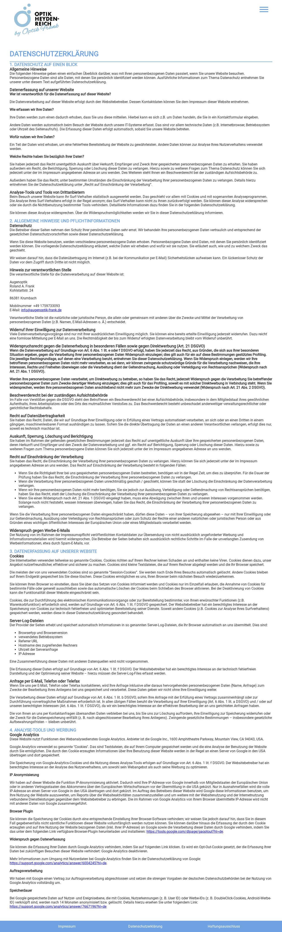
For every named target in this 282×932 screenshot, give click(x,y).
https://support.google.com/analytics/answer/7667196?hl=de (58, 906)
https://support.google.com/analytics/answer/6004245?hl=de (58, 863)
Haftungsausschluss (224, 926)
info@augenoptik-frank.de (41, 310)
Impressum (67, 926)
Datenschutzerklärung (145, 926)
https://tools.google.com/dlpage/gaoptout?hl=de (185, 831)
